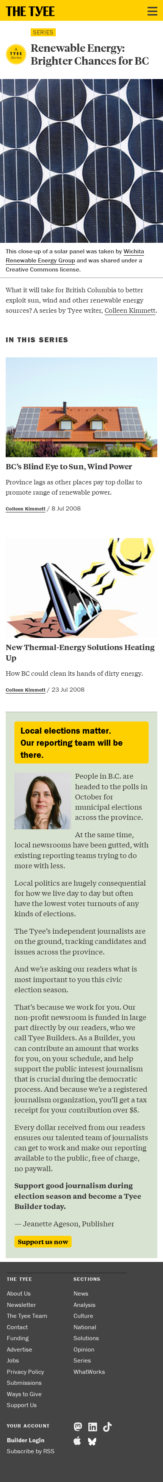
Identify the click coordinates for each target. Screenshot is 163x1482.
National (85, 1327)
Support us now (43, 1241)
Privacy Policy (25, 1371)
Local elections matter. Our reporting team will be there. (71, 742)
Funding (17, 1338)
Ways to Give (24, 1394)
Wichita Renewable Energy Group (75, 255)
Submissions (24, 1382)
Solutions (86, 1338)
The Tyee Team (27, 1315)
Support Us (22, 1405)
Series (82, 1360)
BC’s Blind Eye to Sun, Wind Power (69, 466)
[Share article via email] (10, 326)
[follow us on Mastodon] (78, 1427)
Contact (17, 1327)
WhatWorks (89, 1371)
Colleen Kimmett (130, 310)
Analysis (85, 1304)
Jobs (13, 1360)
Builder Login (25, 1440)
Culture (83, 1315)
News (81, 1293)
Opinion (84, 1349)
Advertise (19, 1349)
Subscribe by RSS (31, 1451)
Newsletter (21, 1304)
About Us (19, 1293)
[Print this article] (31, 326)
